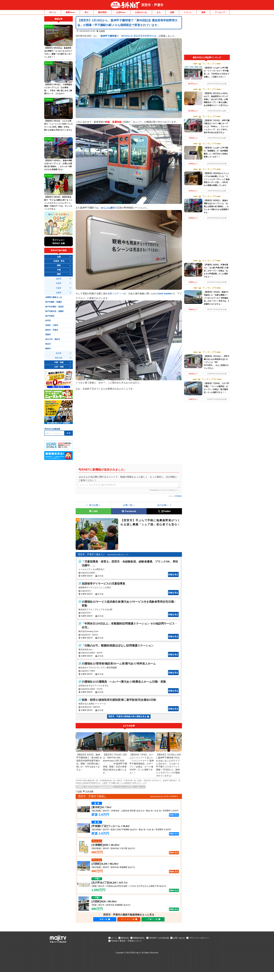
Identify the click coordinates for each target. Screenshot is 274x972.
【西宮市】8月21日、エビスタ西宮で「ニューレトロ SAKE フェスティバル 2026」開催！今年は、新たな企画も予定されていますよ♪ (58, 127)
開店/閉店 (102, 12)
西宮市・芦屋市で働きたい (91, 554)
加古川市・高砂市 (52, 339)
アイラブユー (106, 787)
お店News (121, 12)
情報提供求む (139, 938)
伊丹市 (48, 321)
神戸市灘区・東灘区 (53, 302)
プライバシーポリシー (199, 938)
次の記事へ (163, 505)
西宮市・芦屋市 (152, 5)
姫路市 (48, 349)
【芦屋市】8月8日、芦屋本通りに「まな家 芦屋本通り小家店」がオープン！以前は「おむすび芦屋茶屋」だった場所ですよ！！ (216, 271)
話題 (172, 12)
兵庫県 (102, 31)
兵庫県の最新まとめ (53, 297)
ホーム (114, 938)
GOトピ (52, 12)
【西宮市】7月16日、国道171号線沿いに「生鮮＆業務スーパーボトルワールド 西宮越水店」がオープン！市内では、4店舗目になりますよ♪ (216, 298)
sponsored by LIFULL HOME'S (164, 796)
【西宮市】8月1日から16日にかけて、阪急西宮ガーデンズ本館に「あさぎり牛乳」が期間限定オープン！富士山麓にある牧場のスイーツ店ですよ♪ (216, 99)
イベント (188, 12)
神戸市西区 (50, 316)
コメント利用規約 (175, 496)
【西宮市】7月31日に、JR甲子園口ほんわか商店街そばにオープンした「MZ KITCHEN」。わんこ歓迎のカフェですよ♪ (216, 362)
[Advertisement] (207, 35)
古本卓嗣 (89, 791)
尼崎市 (48, 335)
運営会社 (125, 938)
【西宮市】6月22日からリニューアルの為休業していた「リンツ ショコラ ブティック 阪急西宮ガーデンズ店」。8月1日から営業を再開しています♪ (217, 179)
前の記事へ (94, 505)
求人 (87, 12)
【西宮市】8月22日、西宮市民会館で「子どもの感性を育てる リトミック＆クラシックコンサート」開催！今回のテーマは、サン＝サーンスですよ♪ (58, 203)
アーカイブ (220, 12)
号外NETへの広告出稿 (159, 938)
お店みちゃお (141, 12)
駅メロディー (117, 293)
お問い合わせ (179, 938)
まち (159, 12)
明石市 (48, 344)
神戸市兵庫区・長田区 (54, 307)
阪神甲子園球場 (109, 36)
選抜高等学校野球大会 (122, 787)
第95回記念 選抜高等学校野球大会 (138, 36)
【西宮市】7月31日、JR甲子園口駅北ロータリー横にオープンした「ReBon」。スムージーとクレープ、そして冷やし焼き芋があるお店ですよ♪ (216, 126)
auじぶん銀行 (81, 787)
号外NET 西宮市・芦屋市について (126, 941)
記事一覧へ (129, 505)
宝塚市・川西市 (51, 325)
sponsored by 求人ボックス (118, 555)
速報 (203, 12)
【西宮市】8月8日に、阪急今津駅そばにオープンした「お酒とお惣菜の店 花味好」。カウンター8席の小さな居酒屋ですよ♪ (216, 206)
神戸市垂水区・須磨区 (54, 311)
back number (165, 293)
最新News (70, 12)
